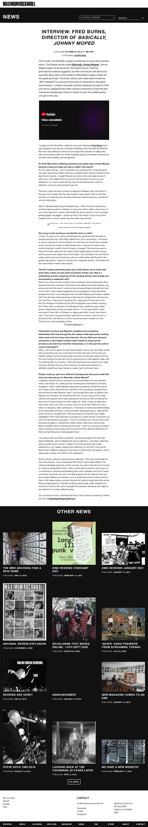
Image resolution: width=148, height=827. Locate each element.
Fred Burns (97, 145)
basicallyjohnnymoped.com (61, 498)
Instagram (81, 814)
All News (74, 782)
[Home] (19, 5)
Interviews (80, 55)
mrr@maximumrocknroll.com (90, 803)
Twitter (80, 811)
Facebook (81, 808)
